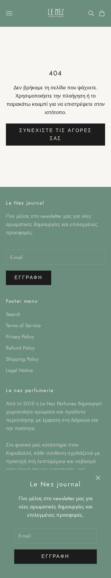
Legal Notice (19, 370)
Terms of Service (23, 325)
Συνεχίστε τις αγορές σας (55, 134)
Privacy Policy (20, 336)
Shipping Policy (22, 359)
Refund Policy (20, 347)
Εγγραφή (55, 556)
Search (13, 314)
